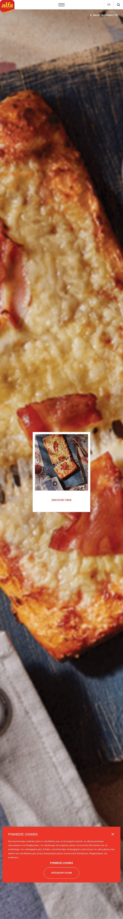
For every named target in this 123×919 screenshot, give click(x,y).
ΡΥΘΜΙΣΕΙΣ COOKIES (61, 853)
